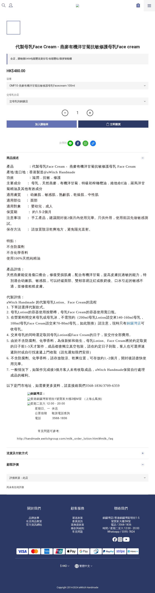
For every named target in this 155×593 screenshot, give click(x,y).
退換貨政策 (77, 524)
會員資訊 (77, 521)
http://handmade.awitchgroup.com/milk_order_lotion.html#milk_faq (65, 438)
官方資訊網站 (34, 524)
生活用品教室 (34, 521)
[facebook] (78, 143)
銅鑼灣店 (134, 323)
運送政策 (77, 517)
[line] (70, 143)
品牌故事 (34, 517)
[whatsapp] (85, 143)
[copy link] (93, 143)
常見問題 (77, 531)
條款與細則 (77, 528)
